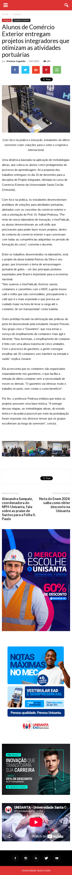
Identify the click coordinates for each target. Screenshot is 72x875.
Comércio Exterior (21, 20)
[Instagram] (26, 858)
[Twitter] (46, 858)
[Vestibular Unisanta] (36, 630)
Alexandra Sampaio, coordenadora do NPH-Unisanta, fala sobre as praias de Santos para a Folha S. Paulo (19, 509)
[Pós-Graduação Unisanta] (36, 793)
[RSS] (36, 858)
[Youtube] (57, 858)
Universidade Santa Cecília (36, 870)
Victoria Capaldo (16, 61)
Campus (6, 20)
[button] (66, 5)
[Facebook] (15, 858)
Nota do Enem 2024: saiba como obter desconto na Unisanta (54, 505)
